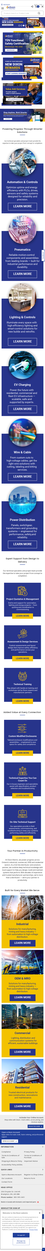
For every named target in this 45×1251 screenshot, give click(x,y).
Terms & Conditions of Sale (10, 1156)
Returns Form (29, 1178)
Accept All (21, 1235)
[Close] (39, 1213)
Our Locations (7, 1178)
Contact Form (7, 1182)
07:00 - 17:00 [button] (38, 5)
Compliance (6, 1152)
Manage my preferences (21, 1242)
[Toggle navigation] (2, 8)
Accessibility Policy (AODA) (12, 1165)
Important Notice (31, 1161)
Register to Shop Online (33, 1175)
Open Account (9, 1141)
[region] (21, 1229)
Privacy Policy (29, 1152)
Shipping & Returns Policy (12, 1161)
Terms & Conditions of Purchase (33, 1156)
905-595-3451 (19, 1197)
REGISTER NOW (34, 1126)
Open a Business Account (12, 1175)
